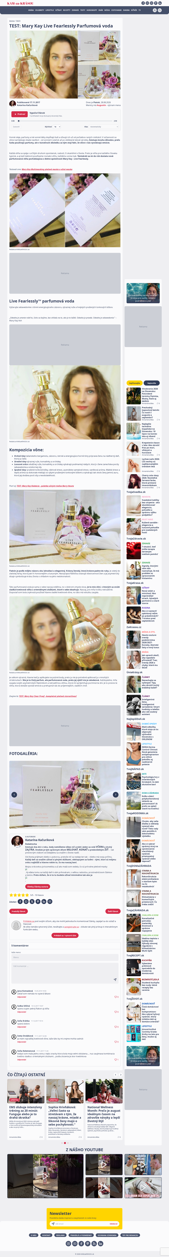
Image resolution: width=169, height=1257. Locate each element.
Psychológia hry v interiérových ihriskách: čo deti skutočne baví (150, 781)
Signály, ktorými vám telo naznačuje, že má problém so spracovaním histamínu (150, 572)
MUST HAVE (147, 519)
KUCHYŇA (147, 960)
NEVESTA (146, 496)
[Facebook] (143, 3)
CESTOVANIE (116, 10)
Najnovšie (151, 383)
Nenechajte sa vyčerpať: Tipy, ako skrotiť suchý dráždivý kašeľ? (150, 684)
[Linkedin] (160, 3)
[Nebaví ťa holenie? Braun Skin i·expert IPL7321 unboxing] (104, 1187)
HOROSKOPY (92, 10)
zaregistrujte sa (71, 926)
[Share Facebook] (20, 901)
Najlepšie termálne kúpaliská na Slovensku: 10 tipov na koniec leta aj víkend (149, 430)
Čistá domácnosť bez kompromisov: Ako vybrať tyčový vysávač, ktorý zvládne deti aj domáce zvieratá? (151, 1014)
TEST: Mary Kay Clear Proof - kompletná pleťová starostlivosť (48, 696)
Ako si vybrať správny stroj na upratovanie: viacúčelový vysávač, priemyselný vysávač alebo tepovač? (150, 852)
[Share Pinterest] (38, 901)
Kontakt (46, 1235)
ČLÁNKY (146, 677)
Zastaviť (16, 127)
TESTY (82, 10)
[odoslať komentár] (115, 980)
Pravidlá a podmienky (81, 1235)
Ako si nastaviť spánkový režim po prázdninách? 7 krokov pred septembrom (150, 616)
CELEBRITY (39, 10)
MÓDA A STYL (148, 632)
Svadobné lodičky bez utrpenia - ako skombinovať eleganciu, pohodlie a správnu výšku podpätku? (151, 507)
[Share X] (32, 901)
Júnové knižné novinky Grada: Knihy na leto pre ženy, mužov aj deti (150, 1034)
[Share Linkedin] (43, 901)
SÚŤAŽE (134, 10)
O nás (33, 1235)
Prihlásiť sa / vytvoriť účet (65, 935)
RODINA (146, 607)
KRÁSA (31, 10)
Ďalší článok (113, 911)
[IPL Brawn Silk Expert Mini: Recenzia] (143, 1187)
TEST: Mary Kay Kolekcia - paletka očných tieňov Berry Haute (45, 486)
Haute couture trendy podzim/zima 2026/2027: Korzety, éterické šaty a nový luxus (150, 641)
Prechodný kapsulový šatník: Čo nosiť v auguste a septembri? (150, 412)
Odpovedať (21, 997)
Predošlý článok (18, 911)
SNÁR (100, 10)
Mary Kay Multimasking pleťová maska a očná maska (47, 169)
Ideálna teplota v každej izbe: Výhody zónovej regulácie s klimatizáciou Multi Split (150, 944)
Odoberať (113, 1224)
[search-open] (160, 10)
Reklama (60, 1235)
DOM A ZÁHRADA (150, 793)
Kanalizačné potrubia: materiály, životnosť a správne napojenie (148, 924)
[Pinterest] (155, 3)
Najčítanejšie (134, 383)
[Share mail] (49, 901)
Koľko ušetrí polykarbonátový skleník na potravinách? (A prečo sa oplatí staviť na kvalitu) (150, 802)
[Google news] (94, 1243)
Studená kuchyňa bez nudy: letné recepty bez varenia (150, 986)
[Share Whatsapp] (26, 901)
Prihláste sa (28, 921)
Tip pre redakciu (130, 1235)
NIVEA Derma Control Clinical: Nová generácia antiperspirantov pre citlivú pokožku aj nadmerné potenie (150, 756)
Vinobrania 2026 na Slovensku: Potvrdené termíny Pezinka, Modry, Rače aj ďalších (150, 395)
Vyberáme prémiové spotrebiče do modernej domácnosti (148, 968)
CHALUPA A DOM (150, 915)
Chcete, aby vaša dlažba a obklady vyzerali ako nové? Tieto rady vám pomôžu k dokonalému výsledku (150, 828)
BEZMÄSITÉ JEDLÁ (150, 979)
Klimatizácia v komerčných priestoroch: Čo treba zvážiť (149, 901)
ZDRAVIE (75, 10)
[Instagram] (151, 3)
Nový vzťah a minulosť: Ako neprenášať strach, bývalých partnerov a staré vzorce (150, 597)
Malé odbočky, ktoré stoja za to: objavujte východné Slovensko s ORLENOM (150, 733)
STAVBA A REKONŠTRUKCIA (150, 872)
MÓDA (107, 10)
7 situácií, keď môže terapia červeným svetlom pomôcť (150, 550)
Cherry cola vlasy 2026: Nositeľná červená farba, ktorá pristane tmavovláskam (150, 480)
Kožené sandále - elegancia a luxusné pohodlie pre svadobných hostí (150, 527)
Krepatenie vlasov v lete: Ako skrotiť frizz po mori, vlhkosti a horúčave (151, 447)
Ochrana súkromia (107, 1235)
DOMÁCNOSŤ (148, 818)
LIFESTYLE (50, 10)
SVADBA (126, 10)
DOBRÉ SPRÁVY (149, 723)
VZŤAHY (58, 10)
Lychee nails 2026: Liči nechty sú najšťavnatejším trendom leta (151, 463)
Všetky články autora (37, 886)
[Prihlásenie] (155, 10)
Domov (12, 21)
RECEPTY (66, 10)
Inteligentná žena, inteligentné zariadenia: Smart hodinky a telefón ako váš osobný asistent (151, 707)
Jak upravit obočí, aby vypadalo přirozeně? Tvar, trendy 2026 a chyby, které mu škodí (150, 661)
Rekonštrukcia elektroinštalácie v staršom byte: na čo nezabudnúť (150, 881)
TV (140, 10)
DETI (144, 774)
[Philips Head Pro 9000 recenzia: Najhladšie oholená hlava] (143, 1164)
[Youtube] (147, 3)
